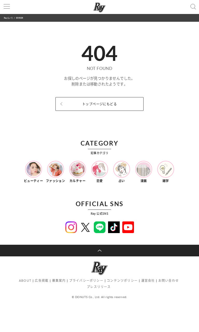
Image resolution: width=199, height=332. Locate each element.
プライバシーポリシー (86, 280)
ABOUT (25, 280)
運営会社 (148, 280)
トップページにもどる (99, 104)
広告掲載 (41, 280)
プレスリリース (99, 287)
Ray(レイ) (8, 17)
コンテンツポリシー (122, 280)
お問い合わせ (168, 280)
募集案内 (59, 280)
